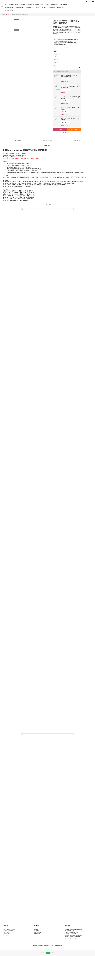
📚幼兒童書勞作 (19, 7)
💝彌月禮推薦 (53, 4)
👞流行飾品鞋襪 (9, 7)
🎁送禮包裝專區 (9, 10)
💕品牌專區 (8, 14)
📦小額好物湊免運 (40, 7)
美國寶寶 (5, 933)
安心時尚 (13, 14)
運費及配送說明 (37, 932)
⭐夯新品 (21, 4)
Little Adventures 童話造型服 (22, 14)
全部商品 (3, 14)
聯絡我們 (36, 929)
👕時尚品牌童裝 (63, 4)
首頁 (6, 4)
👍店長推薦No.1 (13, 4)
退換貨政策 (36, 930)
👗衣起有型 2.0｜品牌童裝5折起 (55, 7)
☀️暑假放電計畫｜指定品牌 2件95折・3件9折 (37, 4)
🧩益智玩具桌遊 (30, 7)
